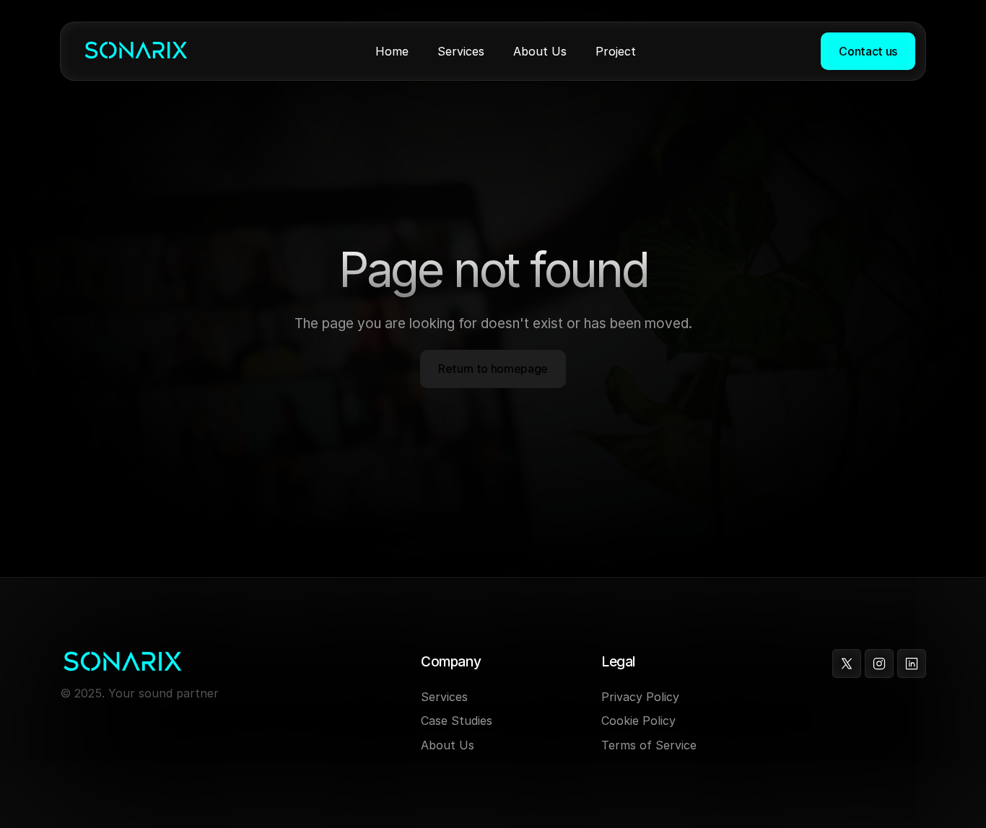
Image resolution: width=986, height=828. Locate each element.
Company (451, 661)
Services (460, 51)
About (530, 51)
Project (615, 51)
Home (392, 51)
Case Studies (456, 720)
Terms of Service (649, 745)
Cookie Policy (638, 720)
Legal (618, 661)
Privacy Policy (640, 697)
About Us (447, 745)
